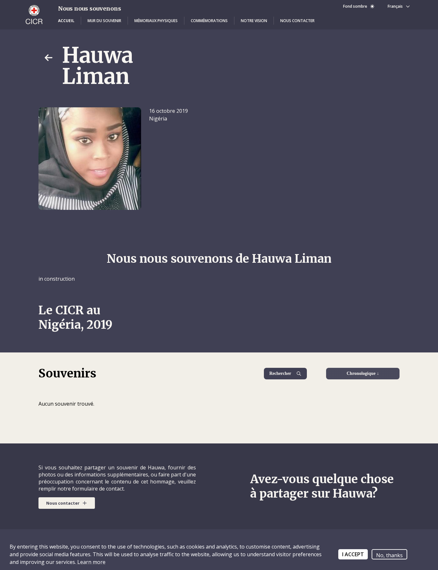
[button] (66, 21)
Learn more (90, 562)
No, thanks (389, 555)
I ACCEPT (353, 554)
